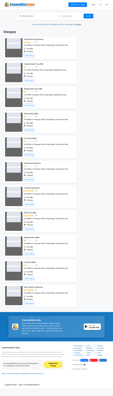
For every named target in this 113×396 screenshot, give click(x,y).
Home (34, 24)
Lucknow (101, 348)
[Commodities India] (19, 4)
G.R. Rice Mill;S (30, 138)
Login (93, 5)
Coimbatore (78, 355)
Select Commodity (38, 16)
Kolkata (100, 346)
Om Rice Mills (30, 262)
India (46, 24)
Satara (100, 355)
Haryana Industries (32, 188)
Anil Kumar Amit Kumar (33, 39)
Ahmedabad (78, 346)
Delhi (88, 346)
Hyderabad (90, 350)
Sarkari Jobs (19, 373)
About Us (5, 373)
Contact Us (40, 373)
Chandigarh (78, 350)
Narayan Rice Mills (32, 237)
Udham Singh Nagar (66, 24)
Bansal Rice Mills (31, 114)
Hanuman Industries (32, 163)
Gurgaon (89, 348)
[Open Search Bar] (101, 4)
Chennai (77, 353)
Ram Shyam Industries (33, 287)
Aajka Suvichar (30, 373)
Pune (99, 353)
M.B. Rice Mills (30, 213)
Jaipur (89, 353)
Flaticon (84, 369)
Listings (40, 24)
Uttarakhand (53, 24)
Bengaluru (78, 348)
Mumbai (100, 350)
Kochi (88, 355)
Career (11, 373)
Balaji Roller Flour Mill (33, 89)
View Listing (29, 55)
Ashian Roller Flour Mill (33, 64)
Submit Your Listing (78, 5)
